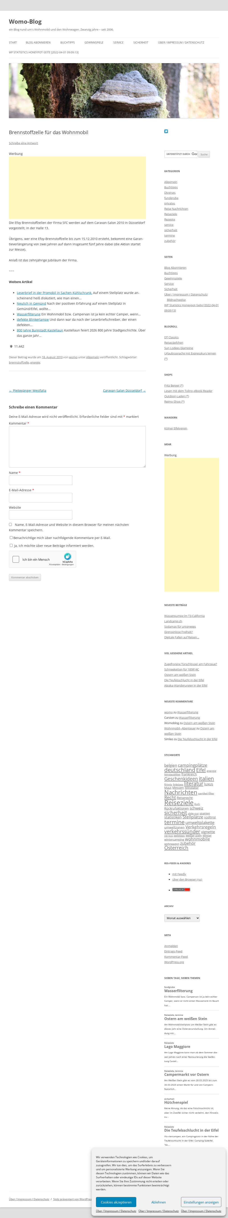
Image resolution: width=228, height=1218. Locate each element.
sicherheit (170, 230)
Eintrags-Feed (173, 951)
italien (206, 778)
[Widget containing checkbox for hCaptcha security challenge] (42, 559)
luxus (208, 784)
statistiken (173, 817)
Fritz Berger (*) (173, 385)
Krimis (168, 784)
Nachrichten (180, 792)
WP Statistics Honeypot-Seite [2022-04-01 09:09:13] (44, 52)
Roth (197, 804)
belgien (170, 765)
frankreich (189, 774)
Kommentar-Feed (176, 957)
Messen (178, 787)
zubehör (169, 241)
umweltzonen (174, 827)
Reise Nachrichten (176, 209)
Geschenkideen (181, 778)
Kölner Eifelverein (175, 428)
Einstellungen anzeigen (201, 1202)
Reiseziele (170, 214)
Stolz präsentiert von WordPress (73, 1199)
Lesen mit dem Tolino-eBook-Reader (188, 391)
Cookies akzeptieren (116, 1202)
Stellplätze (193, 817)
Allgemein (92, 357)
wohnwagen (171, 844)
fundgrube (171, 198)
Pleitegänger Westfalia (27, 390)
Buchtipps (67, 42)
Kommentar (19, 423)
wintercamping (174, 839)
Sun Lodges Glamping (178, 348)
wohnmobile (197, 839)
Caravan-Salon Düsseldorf (124, 390)
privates (169, 203)
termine (169, 235)
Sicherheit (140, 42)
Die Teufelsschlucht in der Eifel (184, 680)
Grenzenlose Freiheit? (178, 632)
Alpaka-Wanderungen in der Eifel (185, 685)
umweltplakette (199, 822)
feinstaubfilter (172, 774)
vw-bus (168, 835)
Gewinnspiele (94, 42)
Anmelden (171, 946)
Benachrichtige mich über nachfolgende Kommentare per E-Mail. (62, 538)
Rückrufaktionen (176, 808)
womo (73, 357)
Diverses (169, 193)
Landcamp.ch (173, 621)
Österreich (176, 847)
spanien (205, 813)
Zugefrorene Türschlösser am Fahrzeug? (190, 664)
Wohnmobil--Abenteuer (180, 728)
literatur (193, 783)
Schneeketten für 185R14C (181, 669)
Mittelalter (192, 788)
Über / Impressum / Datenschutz (116, 1211)
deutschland (179, 769)
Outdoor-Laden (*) (176, 396)
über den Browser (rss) (187, 879)
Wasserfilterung (187, 712)
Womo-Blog (25, 21)
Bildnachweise (176, 300)
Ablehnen (158, 1202)
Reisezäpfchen (173, 343)
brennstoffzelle (19, 362)
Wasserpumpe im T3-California (184, 616)
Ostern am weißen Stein (180, 675)
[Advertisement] (77, 187)
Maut (167, 788)
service (168, 225)
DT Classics (171, 337)
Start (13, 42)
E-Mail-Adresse (21, 490)
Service (118, 42)
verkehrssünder (182, 831)
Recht (170, 797)
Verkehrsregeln (200, 827)
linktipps (178, 784)
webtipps (179, 835)
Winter (207, 835)
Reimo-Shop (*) (174, 402)
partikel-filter (206, 793)
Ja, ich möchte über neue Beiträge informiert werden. (53, 545)
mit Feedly (179, 874)
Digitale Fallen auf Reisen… (181, 637)
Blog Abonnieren (38, 42)
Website (15, 507)
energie (35, 362)
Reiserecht (185, 797)
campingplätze (192, 765)
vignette (208, 831)
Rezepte (169, 219)
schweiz (196, 808)
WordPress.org (174, 962)
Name (14, 473)
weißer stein (194, 835)
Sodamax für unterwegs (180, 627)
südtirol (210, 817)
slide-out (193, 813)
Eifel (201, 770)
